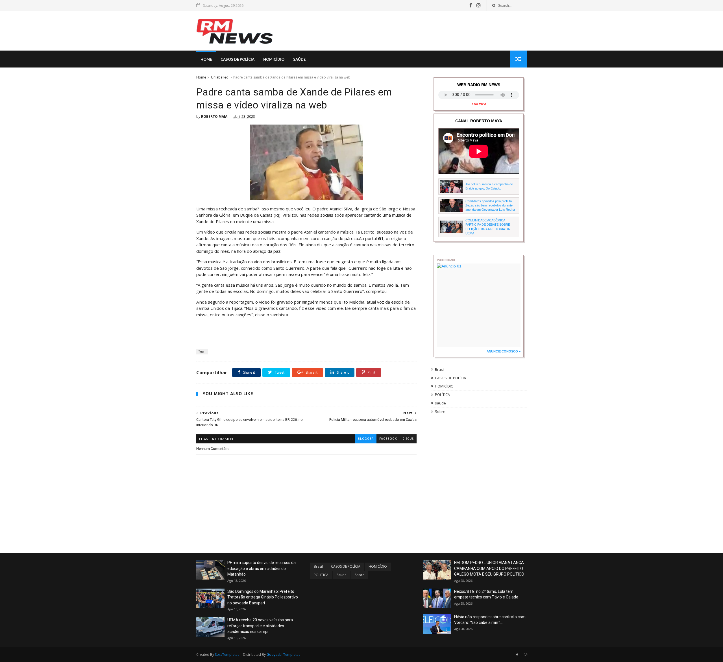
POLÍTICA (442, 394)
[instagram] (478, 5)
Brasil (440, 369)
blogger (366, 438)
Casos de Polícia (237, 59)
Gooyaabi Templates (283, 654)
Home (206, 59)
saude (440, 403)
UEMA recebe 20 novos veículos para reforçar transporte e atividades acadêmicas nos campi (260, 626)
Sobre (440, 411)
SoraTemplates (227, 654)
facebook (388, 438)
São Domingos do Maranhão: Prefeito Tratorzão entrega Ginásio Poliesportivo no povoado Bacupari (262, 597)
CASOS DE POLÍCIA (450, 377)
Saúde (299, 59)
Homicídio (273, 59)
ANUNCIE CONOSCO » (504, 351)
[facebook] (470, 5)
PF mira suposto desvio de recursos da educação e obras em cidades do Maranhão (261, 568)
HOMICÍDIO (444, 386)
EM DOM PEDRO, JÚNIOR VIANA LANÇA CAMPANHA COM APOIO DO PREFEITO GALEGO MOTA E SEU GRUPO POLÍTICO (489, 568)
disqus (408, 438)
